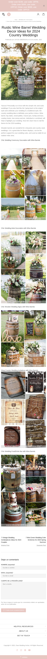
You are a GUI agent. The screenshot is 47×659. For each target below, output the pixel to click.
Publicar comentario (15, 610)
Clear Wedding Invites (9, 14)
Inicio (16, 19)
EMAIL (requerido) (7, 573)
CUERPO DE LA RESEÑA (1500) (11, 581)
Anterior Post (5, 545)
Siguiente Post (41, 545)
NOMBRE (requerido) (7, 564)
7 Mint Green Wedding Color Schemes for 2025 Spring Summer (36, 540)
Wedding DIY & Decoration (25, 19)
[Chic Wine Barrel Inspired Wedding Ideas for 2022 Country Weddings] (23, 184)
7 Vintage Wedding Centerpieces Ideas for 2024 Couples (11, 540)
